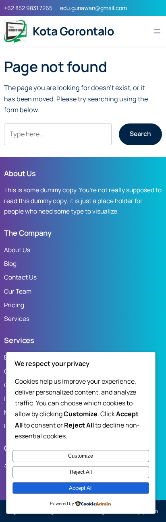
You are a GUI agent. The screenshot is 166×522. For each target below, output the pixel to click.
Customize (80, 456)
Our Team (17, 291)
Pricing (14, 305)
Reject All (81, 472)
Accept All (81, 488)
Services (16, 318)
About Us (17, 250)
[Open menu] (157, 31)
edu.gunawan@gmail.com (93, 8)
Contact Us (20, 277)
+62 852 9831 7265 (28, 8)
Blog (10, 263)
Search (140, 133)
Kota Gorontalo (73, 31)
